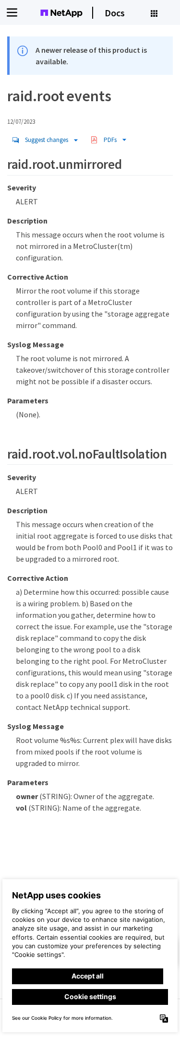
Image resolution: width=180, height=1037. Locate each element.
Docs (115, 13)
